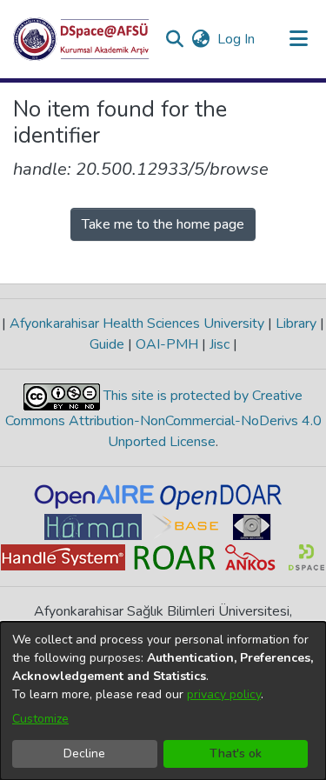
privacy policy (224, 694)
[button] (81, 39)
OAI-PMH (167, 344)
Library (296, 323)
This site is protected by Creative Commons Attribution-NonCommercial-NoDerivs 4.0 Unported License (163, 418)
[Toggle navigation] (298, 39)
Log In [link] (236, 39)
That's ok (236, 753)
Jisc (219, 344)
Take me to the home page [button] (163, 224)
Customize (40, 718)
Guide (109, 344)
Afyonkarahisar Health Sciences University (137, 323)
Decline (84, 753)
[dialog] (163, 701)
